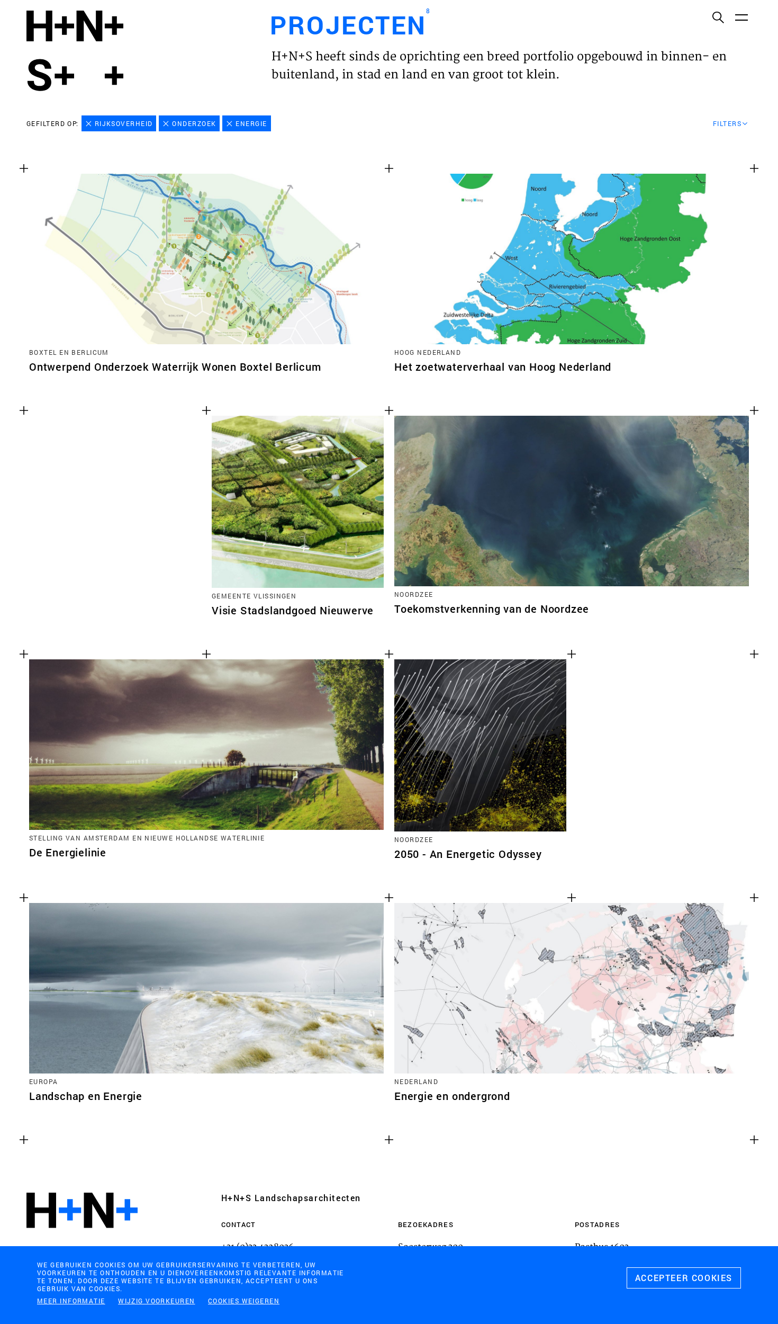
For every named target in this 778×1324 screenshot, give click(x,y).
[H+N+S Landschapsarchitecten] (82, 1239)
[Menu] (741, 17)
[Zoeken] (717, 17)
